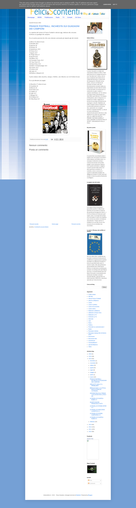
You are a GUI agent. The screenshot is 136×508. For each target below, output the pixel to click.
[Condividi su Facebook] (61, 139)
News (89, 323)
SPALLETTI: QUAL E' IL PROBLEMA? (96, 385)
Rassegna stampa (93, 331)
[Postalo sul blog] (57, 139)
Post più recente (34, 224)
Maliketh (78, 495)
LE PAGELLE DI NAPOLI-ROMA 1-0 (97, 399)
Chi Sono (78, 17)
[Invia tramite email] (55, 139)
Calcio (90, 302)
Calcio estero (92, 308)
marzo (92, 377)
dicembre (92, 360)
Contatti (69, 17)
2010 (90, 431)
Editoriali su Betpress (94, 310)
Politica (90, 325)
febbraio (92, 421)
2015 (90, 356)
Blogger (90, 495)
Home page (55, 224)
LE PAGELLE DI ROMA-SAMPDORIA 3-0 (96, 414)
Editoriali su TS (92, 315)
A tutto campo (92, 294)
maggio (92, 372)
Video (90, 346)
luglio (91, 370)
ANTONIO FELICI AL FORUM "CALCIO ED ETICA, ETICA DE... (98, 395)
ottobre (92, 365)
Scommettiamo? (92, 342)
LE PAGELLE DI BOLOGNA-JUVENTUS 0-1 (97, 410)
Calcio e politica (92, 304)
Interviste (90, 319)
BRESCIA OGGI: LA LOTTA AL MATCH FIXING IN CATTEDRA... (98, 389)
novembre (93, 363)
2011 (90, 429)
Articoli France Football (94, 298)
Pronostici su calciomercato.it (96, 327)
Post (90, 480)
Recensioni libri (92, 338)
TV (63, 17)
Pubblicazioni (49, 17)
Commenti (92, 483)
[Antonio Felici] (93, 459)
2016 (90, 354)
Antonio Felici (90, 438)
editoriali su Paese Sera (94, 312)
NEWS (40, 17)
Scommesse (91, 340)
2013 (90, 424)
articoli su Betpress (93, 300)
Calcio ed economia (93, 306)
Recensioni (91, 336)
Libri (89, 321)
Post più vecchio (76, 224)
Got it (115, 4)
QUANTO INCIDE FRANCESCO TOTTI (96, 403)
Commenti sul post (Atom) (41, 227)
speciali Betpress (93, 344)
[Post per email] (51, 139)
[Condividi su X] (59, 139)
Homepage (31, 17)
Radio (58, 17)
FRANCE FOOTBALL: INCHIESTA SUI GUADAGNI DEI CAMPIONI (98, 380)
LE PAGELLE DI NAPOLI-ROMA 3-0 (97, 418)
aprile (91, 374)
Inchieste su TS (92, 317)
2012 (90, 427)
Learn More (107, 4)
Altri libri (90, 296)
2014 (90, 358)
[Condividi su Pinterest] (63, 139)
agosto (92, 367)
